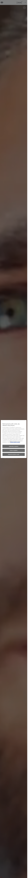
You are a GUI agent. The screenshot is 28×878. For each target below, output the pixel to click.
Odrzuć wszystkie (13, 450)
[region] (14, 439)
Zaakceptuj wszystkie (13, 446)
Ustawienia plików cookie (13, 454)
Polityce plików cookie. (15, 442)
